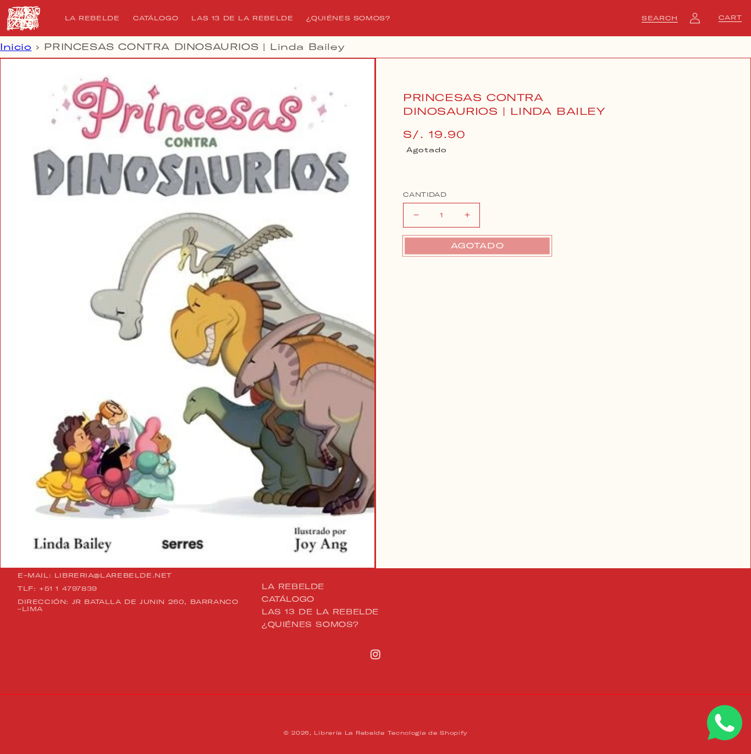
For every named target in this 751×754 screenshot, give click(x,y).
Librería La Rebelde (349, 733)
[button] (660, 18)
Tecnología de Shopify (427, 733)
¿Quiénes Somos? (310, 624)
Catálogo (288, 599)
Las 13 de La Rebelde (320, 611)
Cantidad (424, 194)
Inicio (16, 46)
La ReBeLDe (293, 587)
